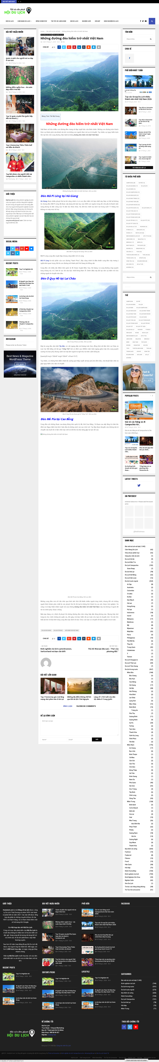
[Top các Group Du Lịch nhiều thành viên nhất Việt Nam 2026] (139, 84)
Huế (130, 817)
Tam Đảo (132, 729)
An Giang (132, 748)
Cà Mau (131, 757)
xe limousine (142, 261)
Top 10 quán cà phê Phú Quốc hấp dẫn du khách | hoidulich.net (65, 936)
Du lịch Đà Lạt (129, 572)
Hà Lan (129, 603)
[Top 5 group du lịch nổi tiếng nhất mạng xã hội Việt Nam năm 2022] (131, 147)
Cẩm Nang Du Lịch (131, 549)
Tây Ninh (132, 792)
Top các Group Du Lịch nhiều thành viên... (131, 450)
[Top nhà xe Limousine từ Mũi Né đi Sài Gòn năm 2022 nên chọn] (131, 110)
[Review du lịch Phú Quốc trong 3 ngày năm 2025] (131, 135)
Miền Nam (130, 745)
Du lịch (144, 186)
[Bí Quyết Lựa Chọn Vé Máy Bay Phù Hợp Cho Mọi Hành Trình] (12, 284)
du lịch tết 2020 (132, 223)
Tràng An (134, 710)
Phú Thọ (132, 713)
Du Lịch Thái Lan (130, 663)
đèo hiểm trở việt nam (71, 630)
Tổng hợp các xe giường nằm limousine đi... (145, 468)
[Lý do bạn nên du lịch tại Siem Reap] (12, 299)
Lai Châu (132, 697)
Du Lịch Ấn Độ (129, 559)
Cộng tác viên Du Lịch (63, 1045)
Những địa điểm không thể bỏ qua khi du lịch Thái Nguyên (79, 698)
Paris (129, 635)
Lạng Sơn (132, 701)
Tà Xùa (131, 726)
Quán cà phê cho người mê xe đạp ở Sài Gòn (19, 59)
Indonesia (130, 612)
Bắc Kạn (132, 679)
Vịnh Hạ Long (134, 735)
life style (147, 236)
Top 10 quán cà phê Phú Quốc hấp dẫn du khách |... (19, 117)
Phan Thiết (133, 827)
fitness (129, 229)
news (140, 242)
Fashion (128, 852)
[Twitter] (143, 21)
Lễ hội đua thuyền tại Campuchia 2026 (26, 310)
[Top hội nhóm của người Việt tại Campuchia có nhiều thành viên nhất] (20, 162)
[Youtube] (146, 21)
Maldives (130, 622)
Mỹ (128, 625)
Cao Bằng (132, 682)
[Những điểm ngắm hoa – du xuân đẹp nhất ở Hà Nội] (20, 75)
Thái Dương (11, 179)
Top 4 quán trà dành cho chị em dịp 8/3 (145, 158)
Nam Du (132, 779)
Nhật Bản (130, 245)
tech (139, 251)
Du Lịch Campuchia (131, 565)
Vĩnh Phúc (132, 738)
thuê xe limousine (132, 254)
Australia (130, 587)
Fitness (127, 858)
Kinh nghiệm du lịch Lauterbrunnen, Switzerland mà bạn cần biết (56, 650)
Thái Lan (146, 254)
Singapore (140, 248)
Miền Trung (131, 801)
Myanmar (130, 628)
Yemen (129, 657)
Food (127, 861)
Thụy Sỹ (129, 644)
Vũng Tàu (130, 261)
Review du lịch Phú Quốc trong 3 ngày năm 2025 (145, 134)
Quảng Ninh (133, 720)
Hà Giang (132, 685)
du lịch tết (145, 220)
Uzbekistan (131, 650)
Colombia (130, 590)
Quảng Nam (133, 833)
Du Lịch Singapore (131, 660)
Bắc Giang (133, 675)
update (142, 258)
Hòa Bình (132, 694)
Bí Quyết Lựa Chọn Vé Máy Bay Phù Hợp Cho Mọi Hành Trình (26, 283)
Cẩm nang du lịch (24, 21)
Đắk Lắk (132, 811)
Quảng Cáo (52, 1035)
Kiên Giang (133, 776)
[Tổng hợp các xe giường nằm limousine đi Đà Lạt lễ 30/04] (146, 459)
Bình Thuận (133, 754)
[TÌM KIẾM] (150, 39)
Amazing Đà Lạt (89, 1053)
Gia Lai (131, 814)
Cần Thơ (132, 764)
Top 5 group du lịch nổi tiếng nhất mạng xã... (145, 146)
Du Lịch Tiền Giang (131, 666)
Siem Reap (131, 568)
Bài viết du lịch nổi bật (46, 34)
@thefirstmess (139, 532)
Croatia (129, 594)
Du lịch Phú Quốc (132, 207)
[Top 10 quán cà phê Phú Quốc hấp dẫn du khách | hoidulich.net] (20, 104)
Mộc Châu (132, 704)
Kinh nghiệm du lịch (111, 21)
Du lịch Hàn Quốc (132, 195)
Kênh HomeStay (41, 21)
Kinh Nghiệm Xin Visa (132, 877)
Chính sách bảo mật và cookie (136, 1060)
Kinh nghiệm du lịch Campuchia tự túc (72, 1053)
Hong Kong (131, 606)
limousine (130, 239)
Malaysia (142, 239)
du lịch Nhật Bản (132, 201)
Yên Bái (131, 742)
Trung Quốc (131, 258)
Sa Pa (131, 723)
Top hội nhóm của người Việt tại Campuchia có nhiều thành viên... (19, 175)
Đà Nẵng (129, 267)
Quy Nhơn (132, 842)
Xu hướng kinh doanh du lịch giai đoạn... (131, 468)
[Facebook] (141, 21)
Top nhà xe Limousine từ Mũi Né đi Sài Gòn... (146, 108)
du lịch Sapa (147, 207)
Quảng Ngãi (133, 839)
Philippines (131, 638)
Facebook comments (86, 706)
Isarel (129, 616)
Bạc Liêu (132, 751)
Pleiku (131, 830)
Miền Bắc (130, 242)
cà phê (142, 182)
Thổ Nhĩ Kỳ (130, 641)
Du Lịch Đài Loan (130, 578)
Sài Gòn (129, 251)
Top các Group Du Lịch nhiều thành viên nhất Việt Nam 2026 (138, 98)
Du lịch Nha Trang (132, 198)
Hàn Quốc (141, 229)
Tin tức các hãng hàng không (135, 887)
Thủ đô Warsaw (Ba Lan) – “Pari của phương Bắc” (103, 650)
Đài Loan (130, 264)
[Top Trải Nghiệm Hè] (12, 272)
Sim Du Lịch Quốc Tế (102, 1053)
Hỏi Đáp (97, 21)
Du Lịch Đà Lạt (131, 226)
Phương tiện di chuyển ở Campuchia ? (26, 324)
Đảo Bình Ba (135, 824)
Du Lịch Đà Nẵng (130, 575)
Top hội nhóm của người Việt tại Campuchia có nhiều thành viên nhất (65, 961)
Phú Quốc (141, 245)
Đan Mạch (130, 600)
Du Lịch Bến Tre (130, 562)
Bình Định (132, 805)
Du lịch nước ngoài (133, 204)
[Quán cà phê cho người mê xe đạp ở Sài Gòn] (20, 46)
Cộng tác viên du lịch (132, 556)
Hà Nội (129, 233)
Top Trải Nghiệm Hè (26, 269)
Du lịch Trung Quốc (133, 217)
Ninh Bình (132, 707)
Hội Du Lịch (10, 21)
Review (129, 248)
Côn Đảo (132, 767)
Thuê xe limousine (53, 1053)
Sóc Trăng (133, 789)
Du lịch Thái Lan (132, 211)
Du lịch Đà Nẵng (132, 186)
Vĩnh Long (132, 795)
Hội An (133, 836)
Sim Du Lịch (74, 21)
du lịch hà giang (46, 630)
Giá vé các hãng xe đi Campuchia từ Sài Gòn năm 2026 (104, 911)
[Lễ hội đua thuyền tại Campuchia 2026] (12, 312)
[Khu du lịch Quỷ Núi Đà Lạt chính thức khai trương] (146, 441)
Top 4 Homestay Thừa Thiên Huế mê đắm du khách (19, 146)
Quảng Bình (133, 716)
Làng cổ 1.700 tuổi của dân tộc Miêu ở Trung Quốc (104, 698)
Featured (128, 855)
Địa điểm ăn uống (131, 849)
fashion (143, 226)
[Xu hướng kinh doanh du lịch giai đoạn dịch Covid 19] (131, 459)
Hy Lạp (129, 609)
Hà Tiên (132, 773)
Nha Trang (133, 820)
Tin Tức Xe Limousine (58, 21)
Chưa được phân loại (132, 553)
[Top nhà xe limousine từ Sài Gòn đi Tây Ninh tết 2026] (131, 123)
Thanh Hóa (133, 732)
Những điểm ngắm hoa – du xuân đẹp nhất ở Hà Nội (19, 88)
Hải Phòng (133, 691)
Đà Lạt (140, 264)
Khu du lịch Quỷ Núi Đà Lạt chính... (146, 449)
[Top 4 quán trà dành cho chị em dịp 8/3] (131, 160)
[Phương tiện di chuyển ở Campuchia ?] (12, 325)
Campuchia (130, 182)
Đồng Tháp (133, 770)
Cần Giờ (132, 760)
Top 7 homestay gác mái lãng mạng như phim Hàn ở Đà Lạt (52, 698)
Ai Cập (129, 584)
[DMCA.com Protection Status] (47, 1041)
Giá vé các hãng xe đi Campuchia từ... (135, 423)
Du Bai (129, 597)
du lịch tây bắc (58, 630)
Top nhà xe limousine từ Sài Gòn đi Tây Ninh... (145, 121)
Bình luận (67, 706)
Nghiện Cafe (86, 21)
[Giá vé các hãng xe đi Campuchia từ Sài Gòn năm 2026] (139, 410)
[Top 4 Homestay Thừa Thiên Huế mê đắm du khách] (20, 133)
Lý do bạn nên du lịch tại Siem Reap (26, 297)
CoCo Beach (133, 808)
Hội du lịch (140, 233)
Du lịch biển (131, 189)
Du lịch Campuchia (133, 192)
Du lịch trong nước (133, 214)
